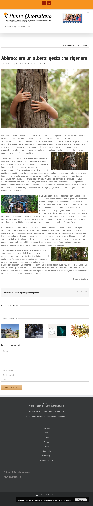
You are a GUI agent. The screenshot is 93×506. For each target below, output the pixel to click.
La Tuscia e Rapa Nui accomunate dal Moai (46, 417)
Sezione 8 (37, 64)
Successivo (82, 45)
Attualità (30, 64)
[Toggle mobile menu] (88, 13)
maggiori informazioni (65, 500)
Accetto (81, 500)
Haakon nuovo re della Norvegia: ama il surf (47, 411)
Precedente (70, 45)
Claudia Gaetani (8, 64)
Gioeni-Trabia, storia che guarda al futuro (46, 406)
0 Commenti (46, 64)
